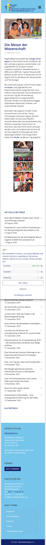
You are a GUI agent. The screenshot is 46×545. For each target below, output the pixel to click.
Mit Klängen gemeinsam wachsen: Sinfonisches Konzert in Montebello (19, 370)
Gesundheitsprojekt (14, 531)
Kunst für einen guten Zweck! (16, 388)
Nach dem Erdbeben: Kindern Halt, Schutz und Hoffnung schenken (21, 219)
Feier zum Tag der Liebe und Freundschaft (22, 362)
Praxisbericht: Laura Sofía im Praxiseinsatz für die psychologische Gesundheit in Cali (22, 228)
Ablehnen (23, 289)
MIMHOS (10, 521)
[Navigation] (39, 7)
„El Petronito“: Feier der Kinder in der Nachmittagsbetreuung (19, 315)
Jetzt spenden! (12, 469)
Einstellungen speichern (23, 295)
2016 (6, 72)
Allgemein (10, 511)
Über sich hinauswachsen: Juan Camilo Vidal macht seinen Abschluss (20, 379)
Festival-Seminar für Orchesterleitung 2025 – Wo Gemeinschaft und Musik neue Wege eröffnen (22, 343)
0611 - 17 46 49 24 (15, 492)
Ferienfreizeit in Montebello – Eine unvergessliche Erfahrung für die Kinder (21, 396)
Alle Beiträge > (11, 408)
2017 (17, 72)
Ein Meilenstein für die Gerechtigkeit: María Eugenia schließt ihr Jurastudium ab (22, 238)
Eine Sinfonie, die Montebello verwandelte (22, 323)
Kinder (10, 87)
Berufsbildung (12, 516)
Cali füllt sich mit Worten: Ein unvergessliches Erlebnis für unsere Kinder (22, 331)
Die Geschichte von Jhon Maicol (17, 307)
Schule (9, 526)
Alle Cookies (23, 283)
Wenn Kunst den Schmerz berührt (18, 300)
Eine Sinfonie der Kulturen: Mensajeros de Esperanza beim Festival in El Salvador (22, 353)
